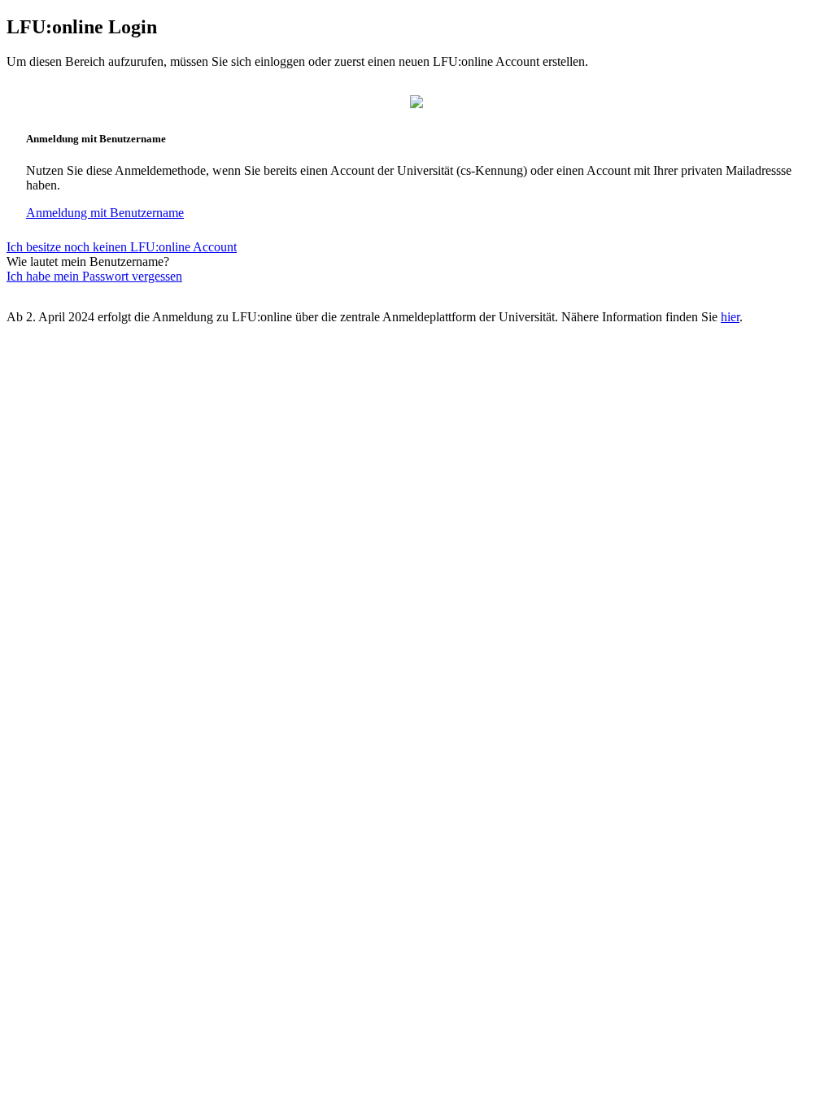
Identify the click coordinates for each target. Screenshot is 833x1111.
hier (730, 317)
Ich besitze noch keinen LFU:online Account (122, 247)
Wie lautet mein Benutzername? (88, 261)
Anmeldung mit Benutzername (105, 213)
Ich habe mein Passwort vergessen (94, 276)
